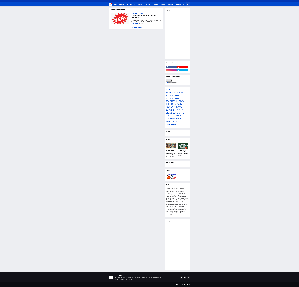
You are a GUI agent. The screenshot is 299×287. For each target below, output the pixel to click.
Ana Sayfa (168, 89)
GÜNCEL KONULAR (171, 124)
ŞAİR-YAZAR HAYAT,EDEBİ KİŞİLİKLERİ (175, 106)
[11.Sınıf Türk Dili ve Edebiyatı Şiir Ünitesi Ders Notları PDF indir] (183, 146)
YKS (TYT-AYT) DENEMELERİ (173, 91)
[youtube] (189, 1)
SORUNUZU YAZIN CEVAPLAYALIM (174, 123)
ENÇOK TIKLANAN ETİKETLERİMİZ (174, 107)
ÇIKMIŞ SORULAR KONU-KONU (173, 115)
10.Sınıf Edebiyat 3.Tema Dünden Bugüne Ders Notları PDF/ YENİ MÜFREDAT (171, 153)
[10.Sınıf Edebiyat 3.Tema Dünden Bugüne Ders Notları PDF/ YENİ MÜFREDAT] (171, 146)
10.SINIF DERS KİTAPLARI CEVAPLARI (175, 101)
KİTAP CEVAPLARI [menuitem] (131, 4)
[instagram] (171, 70)
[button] (184, 4)
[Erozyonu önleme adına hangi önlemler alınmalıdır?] (120, 18)
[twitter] (182, 70)
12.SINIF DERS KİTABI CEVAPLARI (174, 104)
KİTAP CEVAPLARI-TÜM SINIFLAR (174, 92)
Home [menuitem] (115, 4)
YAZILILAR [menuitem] (140, 4)
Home (110, 1)
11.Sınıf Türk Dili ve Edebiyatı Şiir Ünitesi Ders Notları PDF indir (183, 152)
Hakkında (116, 1)
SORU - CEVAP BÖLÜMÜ (172, 121)
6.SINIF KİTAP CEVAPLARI (172, 95)
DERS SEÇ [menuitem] (121, 4)
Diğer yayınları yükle (136, 27)
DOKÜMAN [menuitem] (156, 4)
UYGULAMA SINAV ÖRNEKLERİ (173, 118)
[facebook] (186, 1)
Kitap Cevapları (122, 1)
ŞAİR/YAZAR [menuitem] (170, 4)
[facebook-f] (171, 67)
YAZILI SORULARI (170, 117)
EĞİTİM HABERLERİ (171, 126)
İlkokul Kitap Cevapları (171, 94)
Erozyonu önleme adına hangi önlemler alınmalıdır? (144, 17)
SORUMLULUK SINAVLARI (172, 120)
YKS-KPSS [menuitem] (148, 4)
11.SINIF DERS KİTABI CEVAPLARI (174, 103)
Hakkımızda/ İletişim (185, 284)
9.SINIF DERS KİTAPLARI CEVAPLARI (175, 100)
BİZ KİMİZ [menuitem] (178, 4)
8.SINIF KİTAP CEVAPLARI (172, 98)
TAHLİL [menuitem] (163, 4)
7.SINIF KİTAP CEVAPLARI (172, 97)
